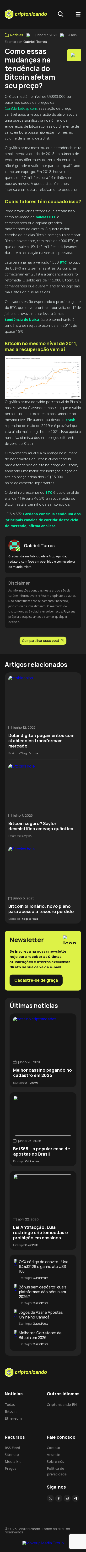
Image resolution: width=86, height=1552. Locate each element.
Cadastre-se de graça (36, 980)
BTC (63, 262)
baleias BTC (45, 216)
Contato (53, 1447)
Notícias (16, 35)
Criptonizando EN (62, 1404)
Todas (10, 1404)
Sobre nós (55, 1461)
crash (70, 419)
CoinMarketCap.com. (21, 108)
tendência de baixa (22, 319)
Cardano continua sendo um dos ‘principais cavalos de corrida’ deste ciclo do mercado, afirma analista (43, 519)
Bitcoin (10, 1411)
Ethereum (13, 1418)
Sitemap (12, 1454)
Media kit (13, 1461)
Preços (10, 1468)
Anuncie (53, 1454)
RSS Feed (12, 1447)
